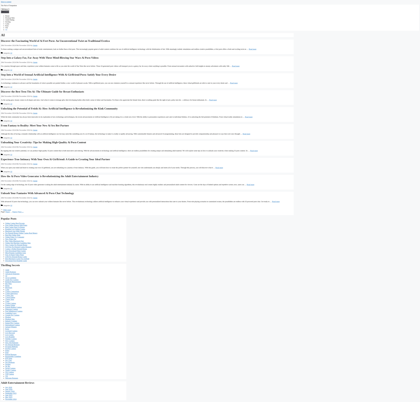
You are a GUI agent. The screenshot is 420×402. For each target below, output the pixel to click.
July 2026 (8, 387)
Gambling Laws (10, 313)
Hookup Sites (10, 18)
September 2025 (11, 393)
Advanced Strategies (12, 274)
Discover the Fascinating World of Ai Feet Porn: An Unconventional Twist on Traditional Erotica (55, 40)
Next (21, 212)
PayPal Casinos (10, 349)
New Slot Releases (11, 343)
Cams (7, 24)
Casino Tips (9, 295)
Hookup (8, 317)
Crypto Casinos (10, 303)
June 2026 (8, 389)
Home (7, 16)
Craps (7, 301)
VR (6, 28)
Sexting (7, 22)
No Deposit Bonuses (12, 345)
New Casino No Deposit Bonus (16, 245)
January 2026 (10, 391)
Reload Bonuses (11, 354)
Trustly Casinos (10, 370)
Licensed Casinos (11, 331)
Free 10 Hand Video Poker (14, 255)
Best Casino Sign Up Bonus (15, 227)
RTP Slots (8, 358)
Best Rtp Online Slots (12, 235)
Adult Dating (9, 20)
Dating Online (10, 305)
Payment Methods (11, 347)
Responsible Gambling (13, 356)
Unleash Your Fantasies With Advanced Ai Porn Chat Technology (37, 193)
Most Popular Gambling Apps (15, 253)
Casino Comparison (12, 291)
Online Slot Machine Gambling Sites (18, 243)
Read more (252, 49)
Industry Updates (11, 321)
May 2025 (8, 397)
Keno (7, 329)
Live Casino (9, 335)
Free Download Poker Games (15, 251)
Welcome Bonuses (11, 378)
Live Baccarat (10, 333)
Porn (7, 26)
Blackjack (8, 288)
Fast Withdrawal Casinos (13, 311)
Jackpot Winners (11, 327)
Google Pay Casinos (12, 315)
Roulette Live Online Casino (15, 229)
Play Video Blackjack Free (14, 241)
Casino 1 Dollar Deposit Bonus (16, 249)
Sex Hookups (10, 362)
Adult (7, 270)
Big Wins (8, 284)
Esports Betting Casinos (13, 307)
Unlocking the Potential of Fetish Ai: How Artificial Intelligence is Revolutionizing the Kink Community (59, 108)
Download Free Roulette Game (16, 261)
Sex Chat (8, 360)
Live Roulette (10, 337)
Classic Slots (9, 299)
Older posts (7, 210)
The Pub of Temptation (9, 5)
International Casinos (12, 325)
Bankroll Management (13, 282)
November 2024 (11, 399)
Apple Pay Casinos (11, 280)
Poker (7, 350)
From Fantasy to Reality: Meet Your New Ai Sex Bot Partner (35, 125)
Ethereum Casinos (11, 309)
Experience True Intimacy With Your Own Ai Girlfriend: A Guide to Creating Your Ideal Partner (55, 159)
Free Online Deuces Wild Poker (16, 225)
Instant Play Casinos (12, 323)
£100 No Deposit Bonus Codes (16, 257)
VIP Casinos (9, 374)
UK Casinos (9, 372)
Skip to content (6, 2)
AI (6, 30)
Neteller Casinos (11, 339)
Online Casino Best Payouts (15, 223)
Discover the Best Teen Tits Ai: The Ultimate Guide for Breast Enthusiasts (42, 91)
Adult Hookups (10, 272)
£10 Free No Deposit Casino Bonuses (18, 247)
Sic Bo (7, 366)
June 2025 (8, 395)
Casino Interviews (11, 293)
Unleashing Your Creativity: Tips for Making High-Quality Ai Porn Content (43, 142)
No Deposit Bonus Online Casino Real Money (21, 233)
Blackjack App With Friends (15, 231)
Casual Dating (10, 297)
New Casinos (10, 341)
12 (15, 212)
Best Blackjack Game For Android (17, 259)
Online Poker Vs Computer (14, 237)
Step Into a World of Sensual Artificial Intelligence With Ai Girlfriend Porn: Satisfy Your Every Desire (58, 74)
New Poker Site (10, 239)
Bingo (7, 286)
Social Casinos (10, 368)
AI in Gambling (10, 278)
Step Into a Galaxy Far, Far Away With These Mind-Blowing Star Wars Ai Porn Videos (50, 57)
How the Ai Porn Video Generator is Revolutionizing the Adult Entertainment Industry (50, 176)
